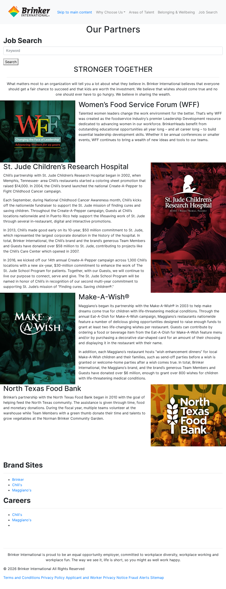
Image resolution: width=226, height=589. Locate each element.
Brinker (18, 479)
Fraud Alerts (139, 577)
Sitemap (157, 577)
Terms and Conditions (21, 577)
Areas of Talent (141, 12)
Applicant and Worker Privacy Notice (97, 577)
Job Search (207, 12)
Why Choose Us (109, 12)
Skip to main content (74, 12)
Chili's (17, 485)
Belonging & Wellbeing (176, 12)
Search (11, 62)
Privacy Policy (53, 577)
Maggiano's (21, 490)
